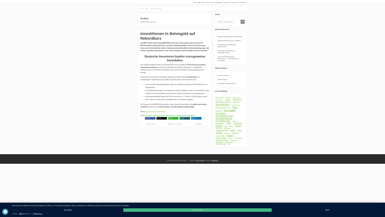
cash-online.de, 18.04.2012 (155, 111)
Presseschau (227, 2)
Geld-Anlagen (222, 79)
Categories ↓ (199, 124)
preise (239, 130)
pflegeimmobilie (222, 130)
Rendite (199, 2)
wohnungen (219, 142)
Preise (212, 2)
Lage (195, 2)
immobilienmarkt (223, 121)
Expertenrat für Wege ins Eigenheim (230, 36)
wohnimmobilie (222, 140)
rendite (219, 133)
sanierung (227, 133)
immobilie (230, 110)
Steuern (204, 2)
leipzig (231, 126)
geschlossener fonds (223, 107)
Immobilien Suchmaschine (227, 83)
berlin (228, 97)
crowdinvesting (236, 97)
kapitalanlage (220, 123)
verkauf (230, 138)
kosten (219, 125)
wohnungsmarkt (221, 144)
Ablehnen (68, 210)
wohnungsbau (229, 142)
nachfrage (219, 128)
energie (236, 102)
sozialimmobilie (220, 136)
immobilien (221, 113)
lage (225, 126)
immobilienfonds (224, 118)
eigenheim (237, 100)
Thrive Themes (200, 160)
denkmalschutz (219, 100)
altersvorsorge (220, 97)
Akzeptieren (197, 210)
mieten (238, 126)
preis (232, 130)
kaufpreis (237, 123)
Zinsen (208, 2)
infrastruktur (235, 121)
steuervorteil (221, 138)
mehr (327, 210)
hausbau (219, 111)
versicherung (238, 138)
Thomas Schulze (150, 124)
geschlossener (235, 105)
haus (234, 107)
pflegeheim (227, 128)
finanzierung (222, 104)
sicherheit (235, 133)
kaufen (228, 123)
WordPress (215, 160)
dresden (228, 100)
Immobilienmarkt (219, 2)
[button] (150, 118)
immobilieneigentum (224, 116)
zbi (229, 144)
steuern (230, 135)
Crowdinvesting (241, 2)
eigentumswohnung (223, 102)
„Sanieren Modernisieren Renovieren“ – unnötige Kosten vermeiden (228, 58)
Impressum (234, 2)
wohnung (233, 140)
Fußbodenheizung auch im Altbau (229, 40)
